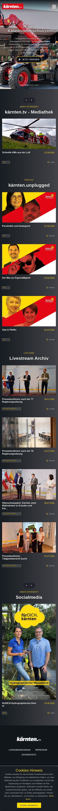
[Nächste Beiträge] (31, 100)
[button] (54, 7)
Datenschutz (29, 755)
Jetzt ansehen (30, 59)
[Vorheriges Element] (4, 44)
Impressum (41, 750)
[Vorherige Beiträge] (27, 100)
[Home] (12, 6)
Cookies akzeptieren (29, 805)
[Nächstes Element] (53, 44)
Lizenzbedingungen (19, 750)
